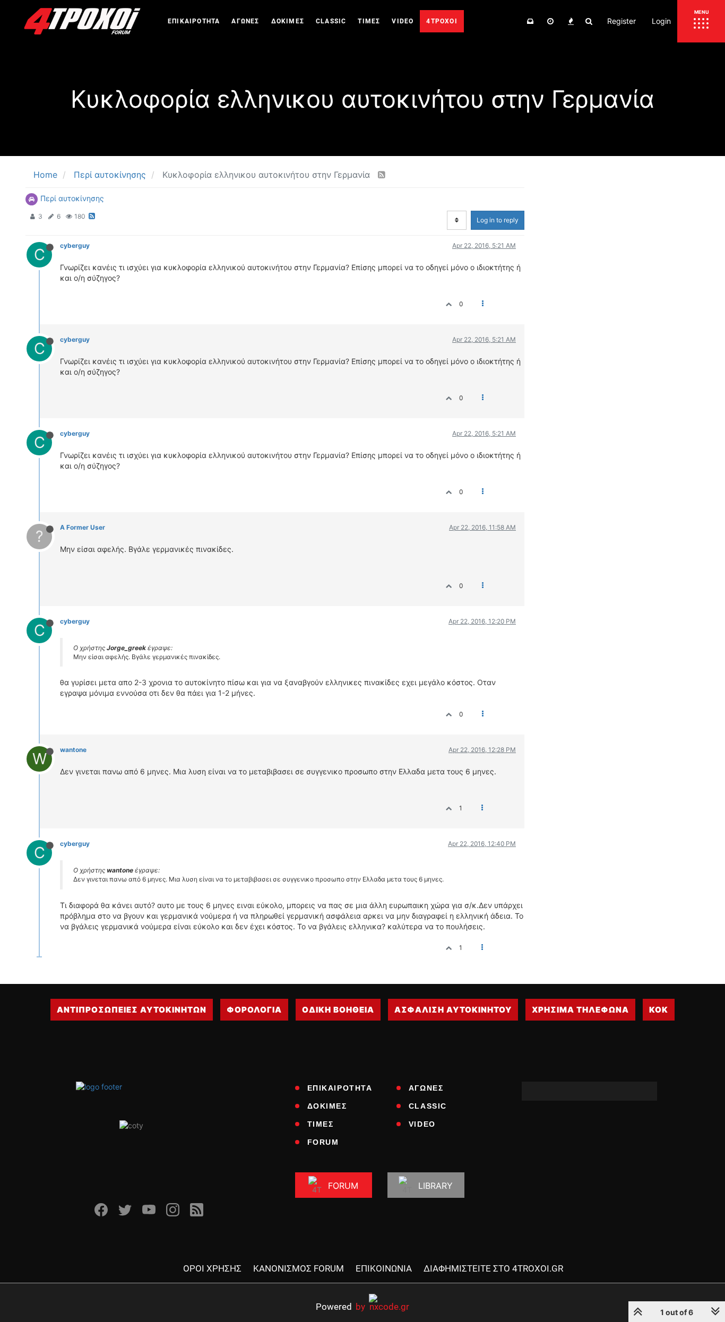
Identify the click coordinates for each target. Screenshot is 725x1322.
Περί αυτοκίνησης (72, 198)
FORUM (323, 1142)
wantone (73, 750)
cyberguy (75, 245)
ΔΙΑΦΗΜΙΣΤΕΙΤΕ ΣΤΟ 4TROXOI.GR (493, 1268)
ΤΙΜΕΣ (320, 1124)
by (340, 1306)
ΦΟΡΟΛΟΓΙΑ (254, 1010)
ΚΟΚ (658, 1010)
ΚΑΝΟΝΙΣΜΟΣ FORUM (298, 1268)
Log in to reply (498, 220)
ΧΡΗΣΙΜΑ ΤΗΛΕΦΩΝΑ (580, 1010)
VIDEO (422, 1124)
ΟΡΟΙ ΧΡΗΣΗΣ (212, 1268)
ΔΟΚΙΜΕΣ (327, 1106)
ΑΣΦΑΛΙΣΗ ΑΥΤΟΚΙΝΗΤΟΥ (453, 1010)
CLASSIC (428, 1106)
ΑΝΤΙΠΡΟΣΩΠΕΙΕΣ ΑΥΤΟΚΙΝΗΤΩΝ (131, 1010)
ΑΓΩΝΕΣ (426, 1088)
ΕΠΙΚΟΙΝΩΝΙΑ (384, 1268)
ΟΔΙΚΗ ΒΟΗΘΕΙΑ (338, 1010)
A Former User (82, 527)
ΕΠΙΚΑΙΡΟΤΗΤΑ (340, 1088)
